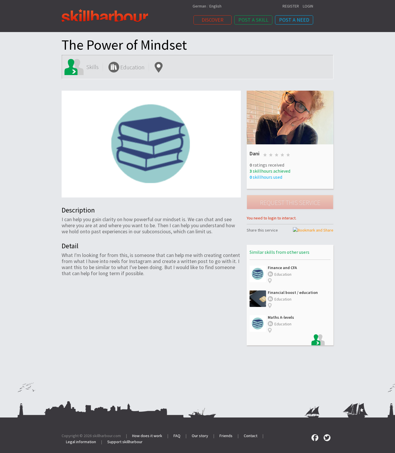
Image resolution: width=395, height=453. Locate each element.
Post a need (294, 19)
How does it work (147, 435)
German (199, 6)
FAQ (176, 435)
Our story (200, 435)
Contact (250, 435)
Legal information (81, 441)
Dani (254, 153)
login (308, 6)
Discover (213, 19)
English (215, 6)
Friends (225, 435)
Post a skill (253, 19)
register (291, 6)
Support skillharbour (125, 441)
